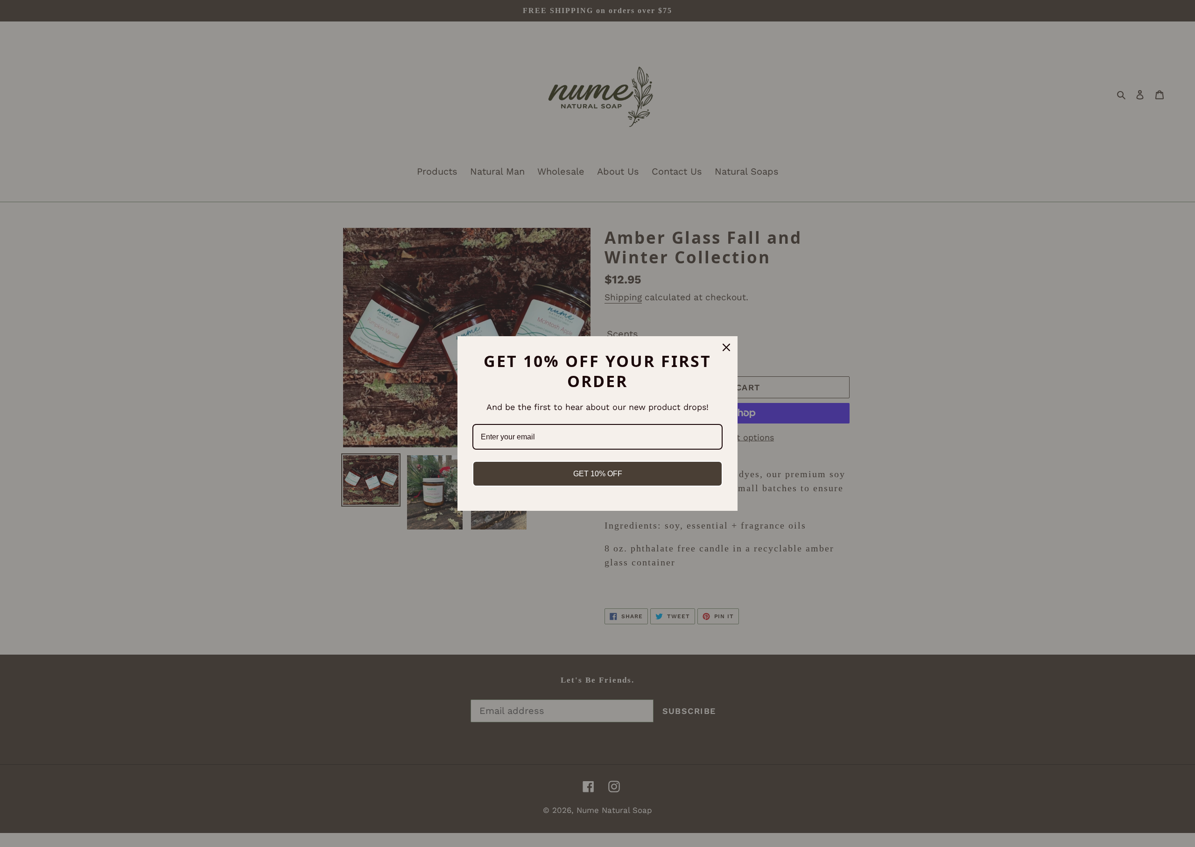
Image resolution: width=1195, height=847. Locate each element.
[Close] (726, 347)
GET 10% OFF (597, 474)
